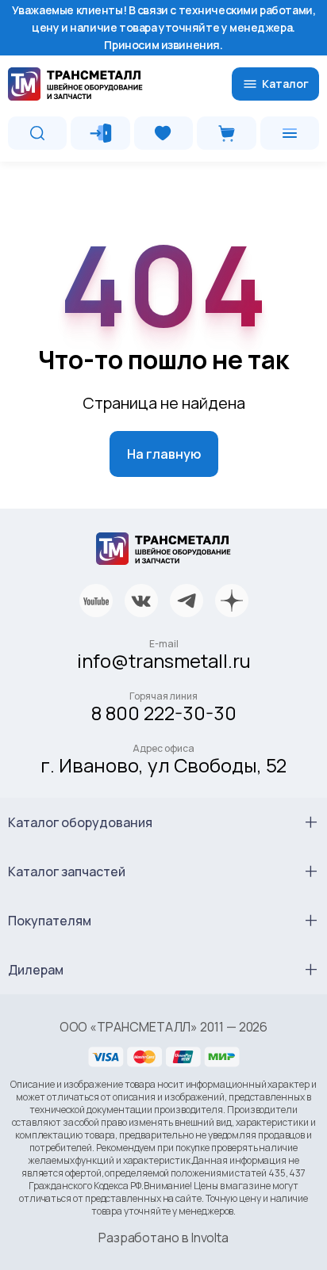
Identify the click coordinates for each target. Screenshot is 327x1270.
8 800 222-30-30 (164, 713)
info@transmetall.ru (164, 660)
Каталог (285, 83)
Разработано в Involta (163, 1237)
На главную (164, 454)
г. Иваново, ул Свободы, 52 (163, 765)
